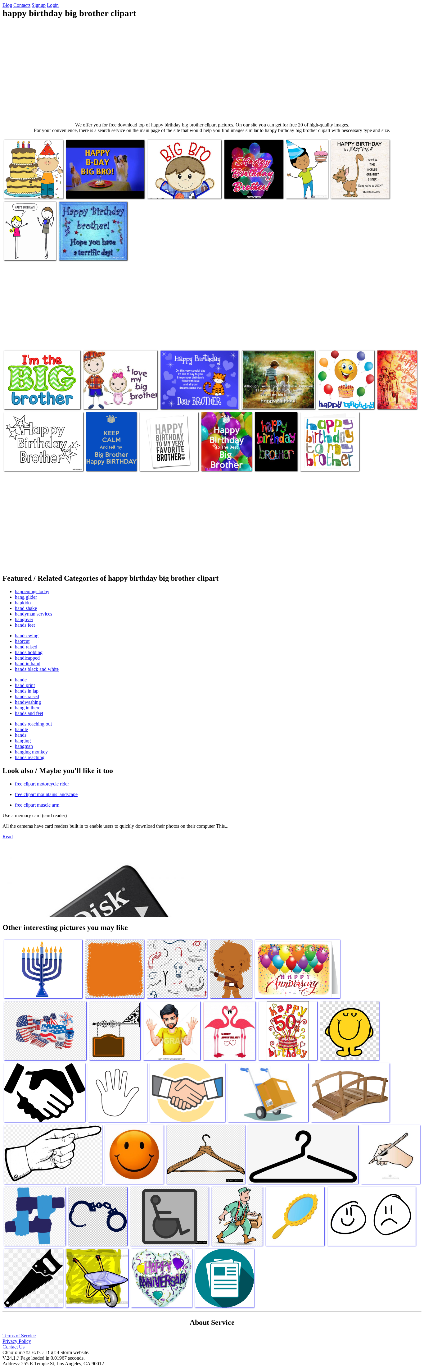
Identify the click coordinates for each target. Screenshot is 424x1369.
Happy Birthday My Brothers (251, 190)
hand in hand (27, 663)
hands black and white (37, 669)
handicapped (27, 658)
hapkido (23, 602)
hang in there (27, 707)
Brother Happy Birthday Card (269, 460)
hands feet (25, 625)
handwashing (28, 702)
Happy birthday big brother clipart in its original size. (165, 460)
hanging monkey (31, 751)
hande (21, 679)
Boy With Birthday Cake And (31, 190)
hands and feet (29, 713)
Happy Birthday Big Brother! (93, 190)
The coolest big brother (26, 252)
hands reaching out (33, 723)
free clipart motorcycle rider (42, 783)
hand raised (26, 646)
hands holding (29, 652)
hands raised (27, 696)
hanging (23, 740)
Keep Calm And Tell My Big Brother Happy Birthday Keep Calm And (110, 457)
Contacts (21, 5)
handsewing (26, 635)
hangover (24, 619)
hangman (24, 746)
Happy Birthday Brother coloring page (39, 462)
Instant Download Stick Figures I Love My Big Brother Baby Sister (119, 398)
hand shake (26, 608)
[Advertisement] (212, 70)
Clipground (31, 1350)
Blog (7, 5)
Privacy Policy (16, 1341)
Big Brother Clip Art (167, 190)
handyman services (33, 613)
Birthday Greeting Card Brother (271, 400)
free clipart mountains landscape (46, 794)
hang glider (26, 597)
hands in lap (26, 691)
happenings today (32, 591)
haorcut (22, 641)
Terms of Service (19, 1335)
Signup (39, 5)
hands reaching (29, 757)
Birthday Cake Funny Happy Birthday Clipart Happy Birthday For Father (396, 390)
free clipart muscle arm (37, 805)
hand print (25, 685)
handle (21, 729)
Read (7, 836)
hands (20, 735)
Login (53, 5)
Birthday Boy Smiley (338, 400)
